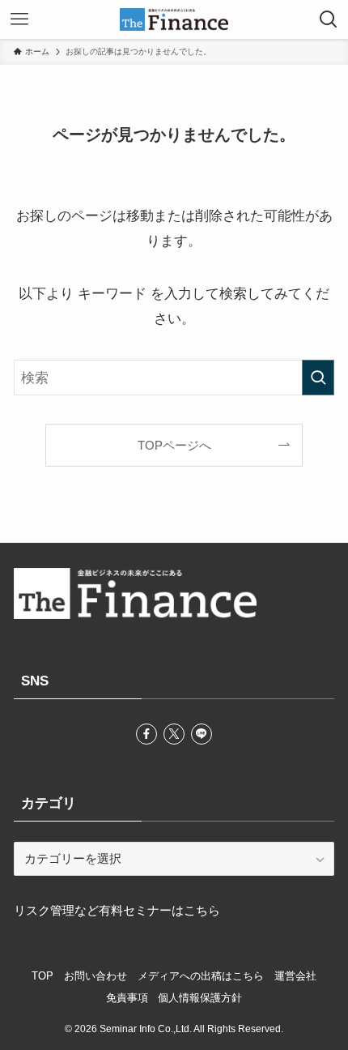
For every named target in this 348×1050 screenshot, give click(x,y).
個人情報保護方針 (200, 998)
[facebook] (146, 734)
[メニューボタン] (19, 19)
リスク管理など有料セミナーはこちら (117, 910)
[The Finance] (174, 19)
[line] (201, 734)
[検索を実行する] (318, 377)
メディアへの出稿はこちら (201, 976)
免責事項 (127, 998)
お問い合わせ (95, 976)
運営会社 (295, 976)
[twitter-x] (174, 734)
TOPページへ (174, 445)
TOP (42, 976)
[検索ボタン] (328, 19)
